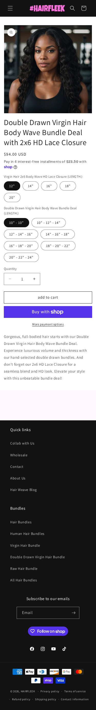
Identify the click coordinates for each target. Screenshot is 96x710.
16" (49, 186)
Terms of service (75, 691)
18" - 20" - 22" (58, 245)
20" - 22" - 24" (21, 257)
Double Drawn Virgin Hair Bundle (37, 557)
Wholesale (18, 455)
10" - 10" (16, 222)
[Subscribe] (73, 613)
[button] (10, 8)
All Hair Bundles (23, 580)
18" (68, 186)
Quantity (10, 269)
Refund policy (21, 699)
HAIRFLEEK (28, 691)
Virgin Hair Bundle (25, 545)
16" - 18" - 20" (21, 245)
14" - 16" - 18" (57, 234)
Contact (16, 466)
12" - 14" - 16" (21, 234)
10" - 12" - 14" (48, 222)
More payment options (48, 324)
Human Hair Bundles (27, 533)
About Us (18, 478)
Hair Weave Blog (23, 489)
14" (31, 186)
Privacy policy (49, 691)
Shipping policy (45, 699)
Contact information (75, 699)
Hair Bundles (20, 522)
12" (12, 186)
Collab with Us (22, 443)
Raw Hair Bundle (24, 568)
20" (12, 197)
